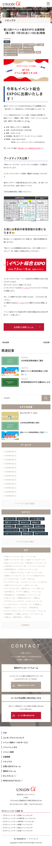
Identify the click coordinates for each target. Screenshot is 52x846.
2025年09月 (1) (10, 492)
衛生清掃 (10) (9, 595)
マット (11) (37, 592)
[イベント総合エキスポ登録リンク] (26, 263)
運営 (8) (37, 598)
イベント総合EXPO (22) (36, 576)
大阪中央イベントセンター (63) (16, 566)
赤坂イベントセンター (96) (14, 556)
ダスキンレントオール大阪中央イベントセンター (19, 818)
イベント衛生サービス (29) (14, 572)
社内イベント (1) (40, 534)
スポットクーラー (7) (34, 601)
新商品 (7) (37, 604)
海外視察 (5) (9, 526)
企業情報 (6, 756)
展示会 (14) (26, 588)
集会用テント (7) (11, 607)
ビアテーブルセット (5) (13, 611)
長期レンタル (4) (22, 614)
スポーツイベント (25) (34, 572)
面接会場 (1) (27, 534)
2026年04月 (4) (10, 467)
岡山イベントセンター (15, 47)
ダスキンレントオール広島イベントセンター (18, 831)
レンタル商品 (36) (37, 519)
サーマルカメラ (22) (12, 579)
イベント (6, 45)
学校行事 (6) (34, 607)
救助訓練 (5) (9, 614)
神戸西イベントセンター (26, 50)
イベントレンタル (17, 45)
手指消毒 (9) (22, 595)
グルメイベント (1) (36, 530)
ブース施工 (40, 45)
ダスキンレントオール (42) (28, 569)
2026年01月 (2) (10, 475)
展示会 (38, 52)
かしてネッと (8, 776)
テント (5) (42, 611)
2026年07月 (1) (10, 455)
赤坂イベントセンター (10, 52)
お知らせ (6, 42)
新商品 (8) (35, 522)
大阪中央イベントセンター (26, 52)
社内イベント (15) (31, 585)
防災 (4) (28, 617)
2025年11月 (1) (10, 483)
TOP (5, 733)
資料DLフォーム (9, 771)
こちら (26, 288)
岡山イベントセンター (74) (14, 563)
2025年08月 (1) (10, 496)
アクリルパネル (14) (12, 588)
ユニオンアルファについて (13, 737)
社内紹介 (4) (39, 526)
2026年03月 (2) (10, 471)
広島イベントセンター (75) (36, 560)
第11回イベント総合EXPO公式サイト (31, 148)
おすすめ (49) (22, 519)
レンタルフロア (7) (11, 604)
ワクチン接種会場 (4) (24, 526)
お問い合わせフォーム (12, 766)
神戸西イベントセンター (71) (37, 563)
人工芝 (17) (43, 582)
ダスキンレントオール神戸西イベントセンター (19, 821)
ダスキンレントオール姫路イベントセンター (18, 824)
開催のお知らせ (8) (24, 598)
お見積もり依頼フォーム (23, 327)
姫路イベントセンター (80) (14, 560)
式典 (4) (7, 617)
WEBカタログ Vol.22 (11, 780)
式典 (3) (24, 530)
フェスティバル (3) (11, 530)
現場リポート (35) (11, 522)
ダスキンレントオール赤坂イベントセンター (18, 815)
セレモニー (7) (26, 604)
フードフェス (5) (30, 611)
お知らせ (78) (9, 519)
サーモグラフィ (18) (12, 582)
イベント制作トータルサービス (15, 742)
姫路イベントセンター (10, 55)
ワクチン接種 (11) (24, 592)
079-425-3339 (17, 804)
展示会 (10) (25, 522)
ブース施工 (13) (38, 588)
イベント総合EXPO (29, 45)
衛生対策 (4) (18, 617)
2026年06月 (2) (10, 459)
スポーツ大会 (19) (28, 579)
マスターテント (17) (29, 582)
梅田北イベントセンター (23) (15, 576)
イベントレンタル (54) (37, 566)
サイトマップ (33, 839)
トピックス (7, 761)
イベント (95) (31, 556)
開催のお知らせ (28, 47)
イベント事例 (8, 752)
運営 (5, 47)
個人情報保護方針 (20, 839)
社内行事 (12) (9, 592)
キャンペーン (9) (35, 595)
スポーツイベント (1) (12, 534)
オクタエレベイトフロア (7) (14, 601)
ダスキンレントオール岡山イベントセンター (18, 828)
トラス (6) (23, 607)
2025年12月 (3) (10, 479)
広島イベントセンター (10, 50)
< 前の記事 (5, 342)
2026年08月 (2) (10, 451)
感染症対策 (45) (10, 569)
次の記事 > (46, 342)
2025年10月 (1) (10, 487)
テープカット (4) (37, 614)
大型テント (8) (10, 598)
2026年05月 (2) (10, 463)
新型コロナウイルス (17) (13, 585)
